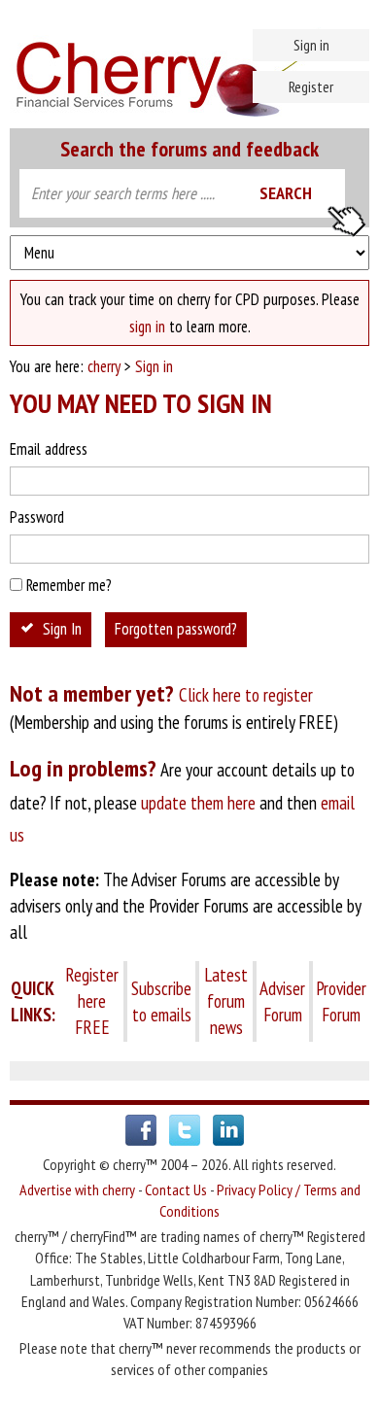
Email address (48, 449)
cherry (104, 366)
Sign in (311, 44)
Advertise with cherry (77, 1189)
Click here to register (246, 694)
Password (37, 517)
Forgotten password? (176, 628)
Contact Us (176, 1189)
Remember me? (69, 585)
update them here (198, 802)
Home (189, 68)
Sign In (62, 628)
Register (311, 86)
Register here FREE (92, 1001)
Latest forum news (226, 1001)
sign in (147, 326)
